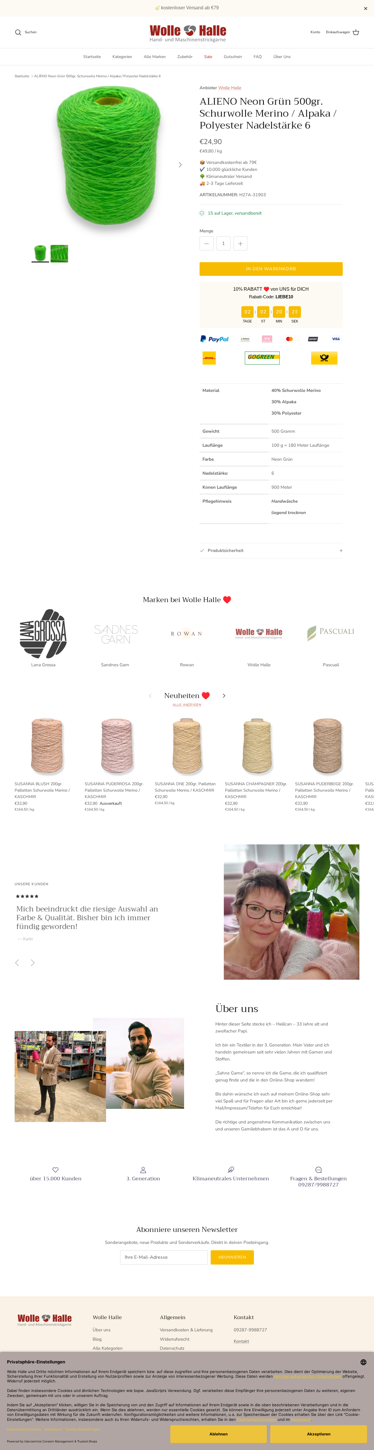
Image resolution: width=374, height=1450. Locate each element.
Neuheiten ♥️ (187, 696)
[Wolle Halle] (187, 32)
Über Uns (282, 56)
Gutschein (233, 56)
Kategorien (122, 56)
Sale (208, 56)
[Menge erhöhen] (240, 243)
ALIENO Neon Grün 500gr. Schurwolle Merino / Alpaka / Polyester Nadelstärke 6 (97, 76)
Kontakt (241, 1341)
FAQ (258, 56)
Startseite (92, 56)
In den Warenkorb (271, 269)
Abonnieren (232, 1257)
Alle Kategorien (108, 1348)
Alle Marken (155, 56)
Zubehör (185, 56)
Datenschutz (172, 1348)
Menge (206, 231)
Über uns (101, 1330)
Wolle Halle (229, 88)
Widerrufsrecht (174, 1339)
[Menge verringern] (207, 243)
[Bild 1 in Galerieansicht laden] (109, 161)
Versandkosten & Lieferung (186, 1330)
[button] (357, 8)
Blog (97, 1339)
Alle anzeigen (187, 705)
